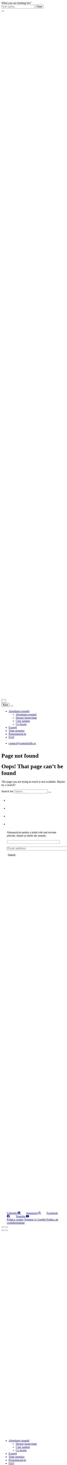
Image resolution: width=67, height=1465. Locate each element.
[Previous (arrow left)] (2, 1230)
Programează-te (17, 733)
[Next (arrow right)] (6, 1230)
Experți (13, 727)
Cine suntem (23, 720)
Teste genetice (16, 730)
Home (11, 800)
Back (5, 705)
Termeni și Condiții (35, 1219)
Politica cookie (15, 1219)
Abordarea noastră (19, 711)
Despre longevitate (26, 717)
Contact (12, 824)
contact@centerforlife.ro (22, 743)
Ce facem (21, 724)
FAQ (11, 737)
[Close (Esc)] (2, 1227)
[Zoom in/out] (6, 1227)
